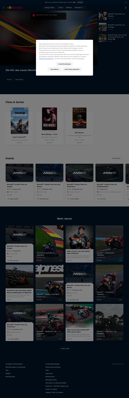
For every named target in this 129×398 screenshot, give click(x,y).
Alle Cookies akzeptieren (72, 69)
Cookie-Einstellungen (64, 64)
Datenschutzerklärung (46, 58)
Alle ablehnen (54, 69)
